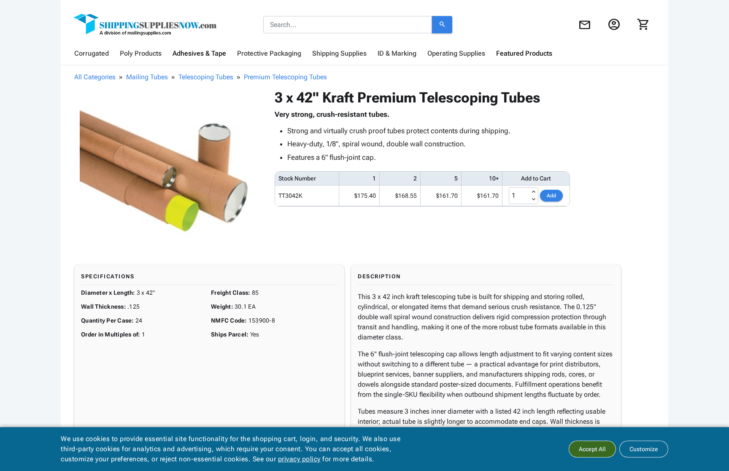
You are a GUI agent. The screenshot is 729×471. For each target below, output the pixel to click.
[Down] (533, 199)
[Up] (533, 191)
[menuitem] (91, 53)
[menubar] (364, 54)
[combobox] (348, 24)
